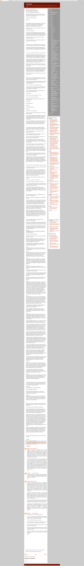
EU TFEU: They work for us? (55, 55)
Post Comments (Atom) (32, 556)
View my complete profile (53, 12)
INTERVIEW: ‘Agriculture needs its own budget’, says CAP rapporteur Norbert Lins (54, 184)
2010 (51, 24)
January (52, 112)
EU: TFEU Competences (54, 74)
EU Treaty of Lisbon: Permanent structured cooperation (54, 110)
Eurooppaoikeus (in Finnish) (54, 207)
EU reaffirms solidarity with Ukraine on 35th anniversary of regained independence (54, 138)
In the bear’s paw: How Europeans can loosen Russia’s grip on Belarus (54, 198)
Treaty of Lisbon (34, 443)
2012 (51, 22)
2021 (51, 15)
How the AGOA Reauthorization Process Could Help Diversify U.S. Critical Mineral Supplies (54, 176)
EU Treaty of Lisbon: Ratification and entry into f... (54, 85)
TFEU (30, 443)
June (51, 34)
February (52, 39)
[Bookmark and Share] (52, 233)
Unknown (28, 448)
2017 (51, 16)
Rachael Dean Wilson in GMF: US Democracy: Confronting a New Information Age (54, 164)
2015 (51, 18)
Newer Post (26, 554)
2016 (51, 17)
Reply (28, 470)
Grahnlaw (29, 4)
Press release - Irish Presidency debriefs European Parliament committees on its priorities (54, 128)
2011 (51, 23)
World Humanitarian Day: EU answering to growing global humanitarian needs (54, 143)
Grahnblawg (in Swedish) (53, 208)
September (52, 31)
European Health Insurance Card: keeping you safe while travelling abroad (54, 148)
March (52, 38)
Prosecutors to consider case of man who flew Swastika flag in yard (54, 241)
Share (25, 565)
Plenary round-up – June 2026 (54, 226)
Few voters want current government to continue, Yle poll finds (54, 244)
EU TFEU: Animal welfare (54, 42)
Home (36, 554)
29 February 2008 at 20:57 (34, 448)
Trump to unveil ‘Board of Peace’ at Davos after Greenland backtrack (54, 191)
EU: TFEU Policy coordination (55, 65)
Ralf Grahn (28, 513)
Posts (27, 560)
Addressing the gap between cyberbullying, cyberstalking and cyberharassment (54, 229)
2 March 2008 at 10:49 (35, 513)
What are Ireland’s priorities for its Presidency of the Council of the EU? (54, 224)
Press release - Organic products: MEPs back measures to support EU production (54, 134)
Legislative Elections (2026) (54, 204)
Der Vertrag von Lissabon (54, 73)
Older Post (45, 554)
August (52, 32)
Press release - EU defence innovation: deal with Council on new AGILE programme (54, 131)
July (51, 33)
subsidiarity (27, 443)
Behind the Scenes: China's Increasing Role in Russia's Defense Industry (54, 173)
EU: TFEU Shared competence (32, 10)
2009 (51, 25)
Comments (27, 561)
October (52, 30)
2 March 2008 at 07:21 (33, 481)
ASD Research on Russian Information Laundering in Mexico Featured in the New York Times (54, 153)
